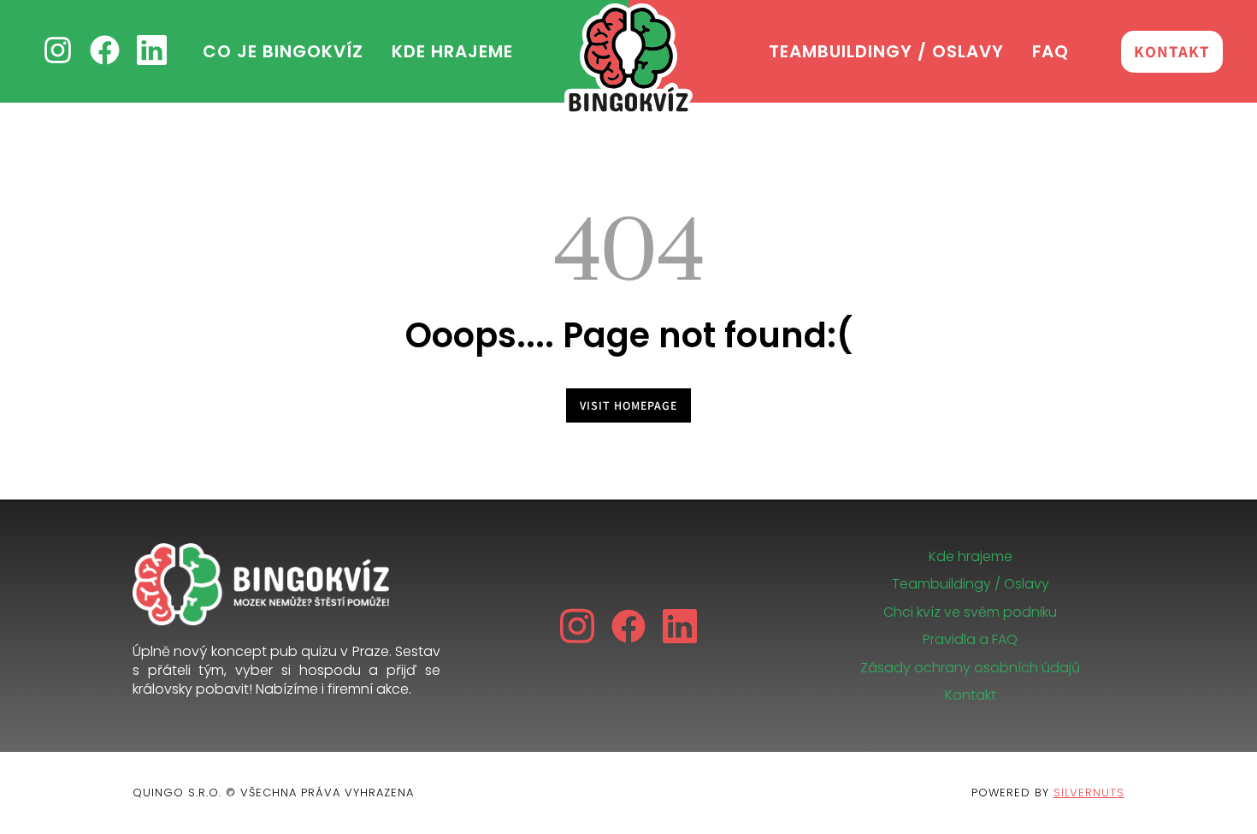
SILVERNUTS (1088, 792)
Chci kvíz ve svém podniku (970, 612)
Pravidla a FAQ (970, 639)
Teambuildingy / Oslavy (970, 584)
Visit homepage (628, 405)
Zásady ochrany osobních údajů (970, 667)
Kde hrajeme (970, 556)
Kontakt (970, 695)
